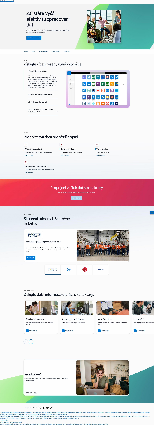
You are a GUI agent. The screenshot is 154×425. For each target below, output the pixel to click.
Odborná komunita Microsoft (136, 416)
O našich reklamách (92, 424)
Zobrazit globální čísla (30, 392)
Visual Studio (36, 418)
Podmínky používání (71, 424)
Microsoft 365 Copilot (61, 416)
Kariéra (41, 418)
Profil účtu (54, 412)
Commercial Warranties (110, 412)
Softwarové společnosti (26, 418)
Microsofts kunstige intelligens (8, 416)
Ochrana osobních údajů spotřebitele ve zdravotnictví (14, 424)
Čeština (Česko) (4, 420)
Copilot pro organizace (6, 412)
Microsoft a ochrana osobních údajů (64, 418)
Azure (27, 416)
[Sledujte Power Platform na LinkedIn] (43, 407)
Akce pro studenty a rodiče (50, 414)
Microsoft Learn (92, 416)
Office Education (23, 414)
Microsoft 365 (31, 412)
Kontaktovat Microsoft (33, 424)
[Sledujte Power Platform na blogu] (51, 407)
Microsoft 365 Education (12, 414)
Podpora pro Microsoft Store (75, 412)
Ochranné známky (82, 424)
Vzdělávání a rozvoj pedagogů (35, 414)
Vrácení (85, 412)
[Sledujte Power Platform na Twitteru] (39, 407)
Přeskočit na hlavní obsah (7, 1)
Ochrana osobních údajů (46, 424)
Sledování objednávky (92, 412)
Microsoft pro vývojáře (82, 416)
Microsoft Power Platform (13, 418)
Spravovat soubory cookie (59, 424)
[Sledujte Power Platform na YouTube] (47, 407)
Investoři (76, 418)
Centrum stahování (62, 412)
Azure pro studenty (62, 414)
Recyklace (101, 412)
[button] (69, 73)
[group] (77, 245)
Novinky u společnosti (49, 418)
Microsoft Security (20, 416)
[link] (26, 52)
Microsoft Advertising (50, 416)
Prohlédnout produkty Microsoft (43, 412)
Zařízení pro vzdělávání (133, 412)
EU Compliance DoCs (102, 424)
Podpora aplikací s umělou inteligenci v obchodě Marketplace (112, 416)
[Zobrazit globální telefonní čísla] (151, 212)
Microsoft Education (121, 412)
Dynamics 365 (32, 416)
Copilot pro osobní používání (19, 412)
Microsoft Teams (71, 416)
